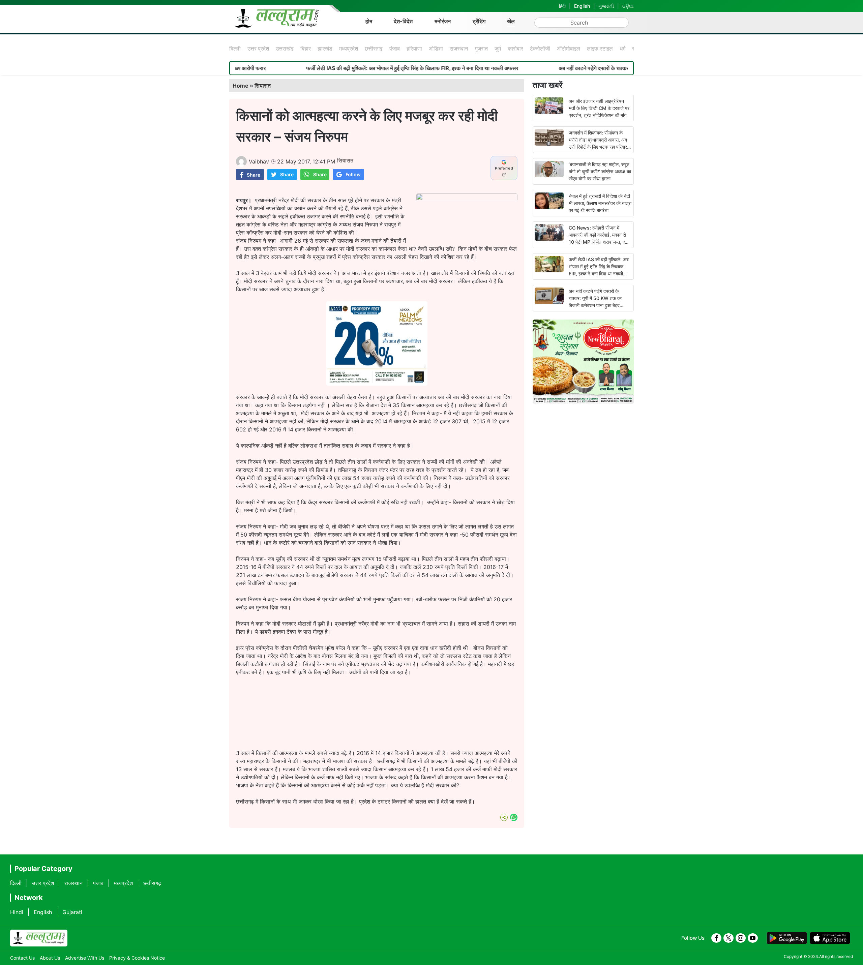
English (582, 6)
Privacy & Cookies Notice (137, 958)
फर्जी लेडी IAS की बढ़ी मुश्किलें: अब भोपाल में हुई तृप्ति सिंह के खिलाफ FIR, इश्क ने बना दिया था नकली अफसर (372, 68)
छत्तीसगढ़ (374, 48)
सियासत (263, 85)
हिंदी (562, 6)
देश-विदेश (403, 21)
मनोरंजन (443, 21)
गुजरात (481, 48)
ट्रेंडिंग (479, 21)
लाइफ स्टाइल (600, 48)
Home (240, 85)
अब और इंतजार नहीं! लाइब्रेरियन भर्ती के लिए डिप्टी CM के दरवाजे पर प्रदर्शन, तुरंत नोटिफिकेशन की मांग (599, 108)
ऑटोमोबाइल (568, 48)
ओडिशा (436, 48)
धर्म (622, 48)
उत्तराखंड (285, 48)
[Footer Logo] (38, 938)
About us (50, 958)
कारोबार (515, 48)
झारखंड (325, 48)
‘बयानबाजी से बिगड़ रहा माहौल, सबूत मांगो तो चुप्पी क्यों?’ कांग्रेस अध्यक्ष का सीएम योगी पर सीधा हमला (600, 171)
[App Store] (830, 938)
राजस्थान (459, 48)
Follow (353, 174)
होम (368, 21)
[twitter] (728, 938)
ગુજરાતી (606, 6)
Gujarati (72, 912)
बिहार (305, 48)
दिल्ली (235, 48)
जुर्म (498, 48)
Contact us (22, 958)
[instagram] (740, 938)
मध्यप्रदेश (348, 48)
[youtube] (752, 938)
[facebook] (716, 938)
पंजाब (394, 48)
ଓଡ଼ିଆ (628, 6)
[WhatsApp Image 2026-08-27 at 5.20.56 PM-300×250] (376, 383)
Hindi (16, 912)
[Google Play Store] (787, 938)
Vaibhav (259, 161)
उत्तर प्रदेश (258, 48)
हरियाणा (414, 48)
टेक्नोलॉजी (540, 48)
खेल (511, 21)
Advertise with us (84, 958)
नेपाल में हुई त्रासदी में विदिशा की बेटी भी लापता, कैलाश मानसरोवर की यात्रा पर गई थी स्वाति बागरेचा (600, 203)
